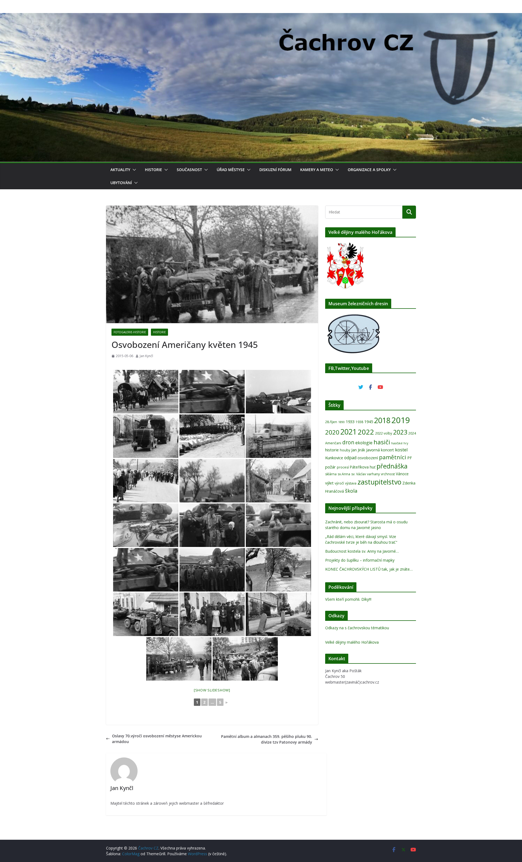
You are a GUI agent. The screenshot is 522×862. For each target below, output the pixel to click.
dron (348, 442)
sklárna (331, 474)
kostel (401, 449)
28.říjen (331, 422)
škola (351, 490)
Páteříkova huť (362, 467)
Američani (333, 443)
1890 (341, 422)
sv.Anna (344, 474)
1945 (368, 421)
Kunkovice (334, 457)
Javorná (373, 449)
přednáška (392, 466)
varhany (373, 474)
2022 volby (383, 433)
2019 (400, 420)
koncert (387, 449)
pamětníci (392, 457)
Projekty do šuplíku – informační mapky (359, 560)
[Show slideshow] (212, 690)
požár (330, 467)
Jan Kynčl (146, 356)
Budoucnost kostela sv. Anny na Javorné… (362, 551)
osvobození (368, 457)
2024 (412, 433)
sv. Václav (358, 474)
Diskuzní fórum (275, 169)
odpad (350, 458)
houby (345, 450)
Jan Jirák (358, 449)
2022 (366, 432)
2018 (382, 420)
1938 (359, 422)
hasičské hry (399, 443)
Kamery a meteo (316, 169)
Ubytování (121, 182)
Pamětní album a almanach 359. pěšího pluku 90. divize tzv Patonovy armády (266, 739)
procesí (343, 467)
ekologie (363, 443)
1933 (350, 421)
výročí (339, 483)
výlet (329, 483)
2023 (400, 432)
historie (332, 449)
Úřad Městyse (231, 169)
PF (409, 457)
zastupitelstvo (379, 481)
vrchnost (388, 474)
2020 (332, 432)
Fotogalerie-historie (130, 332)
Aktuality (120, 169)
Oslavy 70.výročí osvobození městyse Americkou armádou (157, 738)
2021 (348, 432)
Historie (153, 169)
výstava (350, 483)
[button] (133, 170)
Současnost (189, 169)
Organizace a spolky (369, 169)
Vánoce (402, 473)
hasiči (382, 442)
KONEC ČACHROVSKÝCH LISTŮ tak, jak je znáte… (369, 569)
